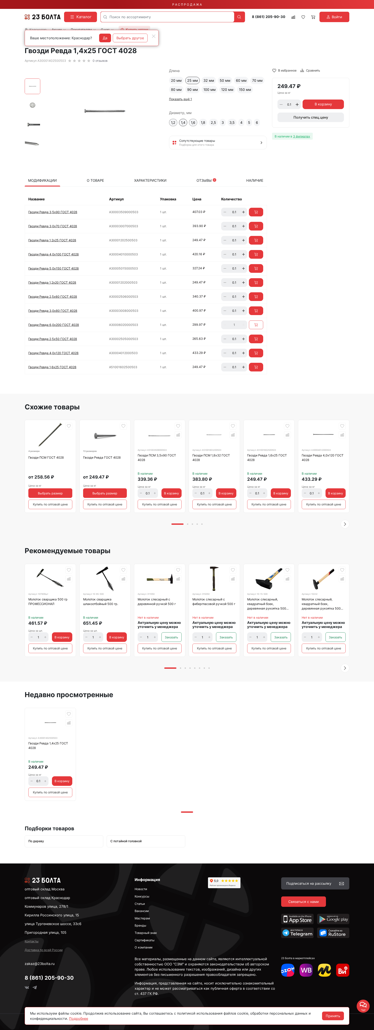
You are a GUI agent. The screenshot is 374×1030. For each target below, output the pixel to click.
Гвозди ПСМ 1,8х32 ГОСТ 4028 (211, 457)
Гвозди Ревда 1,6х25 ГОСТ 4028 (52, 367)
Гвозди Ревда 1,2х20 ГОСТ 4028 (52, 282)
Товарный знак (146, 933)
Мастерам (142, 918)
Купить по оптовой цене (50, 504)
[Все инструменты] (342, 970)
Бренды (140, 925)
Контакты (32, 941)
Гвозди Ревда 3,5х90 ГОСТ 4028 (52, 212)
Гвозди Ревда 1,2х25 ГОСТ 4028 (52, 240)
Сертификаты (145, 940)
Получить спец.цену (310, 117)
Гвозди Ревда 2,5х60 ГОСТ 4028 (52, 296)
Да (105, 38)
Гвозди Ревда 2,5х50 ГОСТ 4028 (52, 339)
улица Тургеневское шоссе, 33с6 (53, 924)
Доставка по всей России (44, 950)
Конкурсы (142, 896)
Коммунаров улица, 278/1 (46, 906)
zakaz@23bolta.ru (40, 963)
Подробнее (78, 1018)
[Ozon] (287, 970)
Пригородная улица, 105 (45, 932)
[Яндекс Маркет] (324, 970)
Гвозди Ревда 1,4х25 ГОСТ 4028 (48, 745)
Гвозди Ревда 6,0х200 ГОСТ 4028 (53, 325)
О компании (143, 947)
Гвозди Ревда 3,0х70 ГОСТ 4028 (52, 226)
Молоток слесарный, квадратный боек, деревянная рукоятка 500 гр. (266, 604)
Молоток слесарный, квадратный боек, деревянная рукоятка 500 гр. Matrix (321, 604)
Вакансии (142, 911)
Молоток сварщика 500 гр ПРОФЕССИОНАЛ (48, 601)
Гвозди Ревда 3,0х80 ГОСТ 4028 (52, 310)
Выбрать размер (50, 493)
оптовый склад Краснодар (47, 898)
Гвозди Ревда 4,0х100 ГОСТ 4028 (53, 254)
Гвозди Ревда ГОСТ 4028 (102, 457)
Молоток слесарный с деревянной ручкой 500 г (157, 601)
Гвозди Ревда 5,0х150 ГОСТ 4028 (53, 268)
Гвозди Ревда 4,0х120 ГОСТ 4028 (53, 353)
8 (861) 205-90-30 (268, 17)
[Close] (153, 36)
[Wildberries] (306, 970)
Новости (141, 889)
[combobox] (167, 17)
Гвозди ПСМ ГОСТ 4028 (46, 457)
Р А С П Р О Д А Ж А (187, 4)
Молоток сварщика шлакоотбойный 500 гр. (100, 601)
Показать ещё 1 (180, 99)
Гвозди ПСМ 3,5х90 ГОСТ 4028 (157, 457)
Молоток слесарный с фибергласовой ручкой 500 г (213, 601)
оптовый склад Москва (44, 889)
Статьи (140, 904)
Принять (333, 1016)
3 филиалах (301, 136)
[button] (345, 524)
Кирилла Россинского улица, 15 (52, 915)
